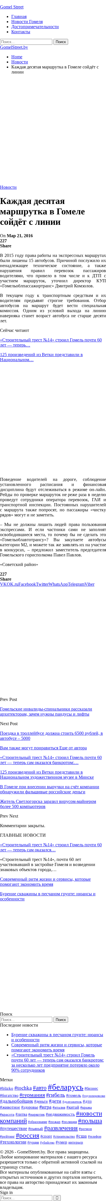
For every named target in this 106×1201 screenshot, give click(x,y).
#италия (59, 1107)
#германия (32, 1095)
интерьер (75, 1142)
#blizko (6, 1088)
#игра (45, 1107)
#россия (27, 1135)
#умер (61, 1142)
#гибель (55, 1095)
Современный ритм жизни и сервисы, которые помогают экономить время (45, 882)
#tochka (23, 1088)
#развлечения (61, 1128)
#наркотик (36, 1114)
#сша (81, 1136)
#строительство (64, 1136)
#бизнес (91, 1088)
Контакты (20, 31)
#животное (10, 1107)
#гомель (73, 1095)
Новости (8, 187)
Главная (19, 16)
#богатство (9, 1095)
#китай (72, 1107)
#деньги (41, 1101)
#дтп (87, 1101)
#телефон (94, 1136)
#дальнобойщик (16, 1101)
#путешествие (13, 1128)
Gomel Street (11, 7)
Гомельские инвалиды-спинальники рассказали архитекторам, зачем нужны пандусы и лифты (46, 711)
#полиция (69, 1122)
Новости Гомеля (27, 21)
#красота (7, 1114)
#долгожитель (72, 1101)
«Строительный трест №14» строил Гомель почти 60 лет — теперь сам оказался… (51, 847)
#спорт (46, 1136)
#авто (40, 1087)
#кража (86, 1107)
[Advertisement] (53, 132)
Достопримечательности (35, 26)
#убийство (47, 1142)
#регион (85, 1129)
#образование (37, 1122)
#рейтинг (7, 1136)
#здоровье (29, 1107)
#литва (21, 1114)
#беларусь (65, 1086)
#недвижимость (60, 1114)
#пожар (54, 1122)
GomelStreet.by (14, 47)
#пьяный (35, 1129)
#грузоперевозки (93, 1095)
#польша (90, 1120)
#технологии (13, 1142)
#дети (55, 1101)
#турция (33, 1142)
